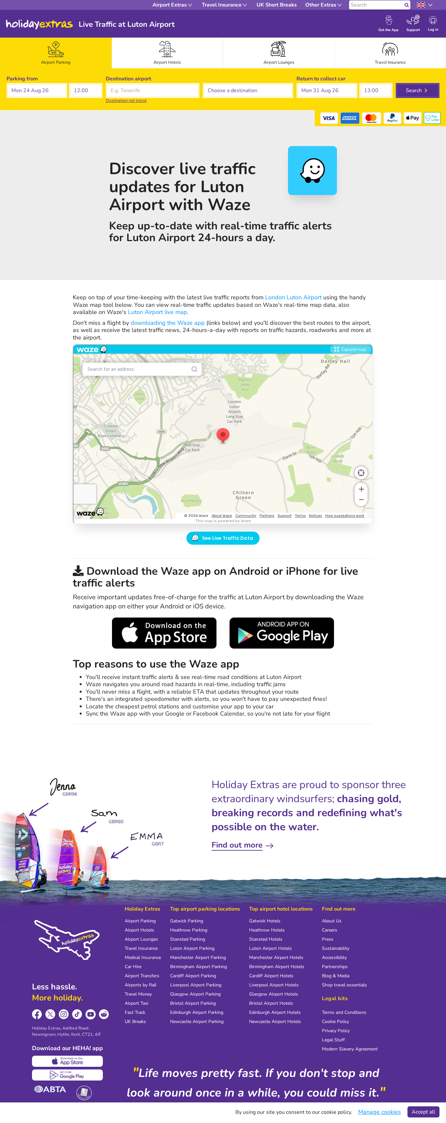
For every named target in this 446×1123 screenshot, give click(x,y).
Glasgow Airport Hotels (273, 994)
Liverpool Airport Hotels (274, 985)
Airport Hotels (139, 930)
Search (414, 90)
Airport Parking (140, 921)
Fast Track (135, 1012)
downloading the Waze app (168, 323)
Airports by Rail (140, 985)
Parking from (22, 78)
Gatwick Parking (186, 921)
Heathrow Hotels (267, 930)
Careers (329, 930)
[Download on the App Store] (67, 1061)
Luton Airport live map (157, 312)
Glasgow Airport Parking (195, 994)
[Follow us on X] (50, 1014)
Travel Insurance (141, 948)
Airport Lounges (141, 939)
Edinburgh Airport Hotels (275, 1012)
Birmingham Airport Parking (198, 967)
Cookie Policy (335, 1021)
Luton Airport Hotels (270, 948)
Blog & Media (335, 976)
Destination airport (128, 78)
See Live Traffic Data (227, 538)
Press (327, 939)
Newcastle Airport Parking (197, 1021)
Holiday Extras (39, 24)
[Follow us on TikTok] (77, 1014)
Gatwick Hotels (264, 921)
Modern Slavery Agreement (350, 1049)
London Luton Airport (293, 297)
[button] (37, 90)
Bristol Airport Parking (193, 1003)
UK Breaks (135, 1021)
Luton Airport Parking (192, 948)
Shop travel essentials (344, 985)
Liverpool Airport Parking (195, 985)
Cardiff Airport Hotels (271, 976)
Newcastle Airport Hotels (275, 1021)
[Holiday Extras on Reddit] (104, 1014)
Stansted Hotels (265, 939)
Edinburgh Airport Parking (196, 1012)
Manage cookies (379, 1112)
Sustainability (335, 948)
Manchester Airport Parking (198, 957)
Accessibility (334, 957)
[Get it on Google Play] (67, 1075)
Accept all (423, 1111)
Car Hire (133, 967)
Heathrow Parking (188, 930)
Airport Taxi (136, 1003)
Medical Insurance (143, 957)
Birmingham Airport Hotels (276, 967)
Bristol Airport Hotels (271, 1003)
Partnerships (335, 967)
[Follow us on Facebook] (37, 1014)
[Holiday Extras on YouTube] (91, 1014)
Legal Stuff (333, 1040)
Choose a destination (228, 78)
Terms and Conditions (344, 1012)
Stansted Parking (187, 939)
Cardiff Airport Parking (193, 976)
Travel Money (138, 994)
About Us (332, 921)
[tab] (56, 53)
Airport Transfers (142, 976)
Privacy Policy (336, 1031)
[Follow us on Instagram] (64, 1014)
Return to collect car (320, 78)
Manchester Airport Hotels (276, 957)
